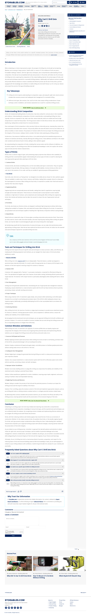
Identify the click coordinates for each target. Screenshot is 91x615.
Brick (28, 46)
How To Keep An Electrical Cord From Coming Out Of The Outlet (75, 65)
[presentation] (5, 570)
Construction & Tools (11, 9)
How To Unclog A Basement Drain (75, 62)
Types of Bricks (72, 23)
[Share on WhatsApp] (49, 26)
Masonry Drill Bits (11, 257)
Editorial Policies (38, 501)
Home (6, 9)
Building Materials (20, 9)
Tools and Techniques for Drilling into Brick (76, 25)
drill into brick (26, 453)
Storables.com (13, 499)
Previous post (9, 592)
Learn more (54, 54)
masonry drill (21, 261)
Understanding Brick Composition (75, 21)
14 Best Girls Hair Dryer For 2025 (74, 60)
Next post (83, 592)
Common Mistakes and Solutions (75, 27)
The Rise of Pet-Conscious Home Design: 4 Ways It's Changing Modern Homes (76, 56)
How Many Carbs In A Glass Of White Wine (76, 58)
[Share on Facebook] (42, 26)
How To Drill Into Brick (37, 108)
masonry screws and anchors (56, 476)
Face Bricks (9, 173)
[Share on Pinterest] (47, 26)
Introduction (71, 19)
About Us (50, 600)
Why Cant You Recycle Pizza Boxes (37, 400)
